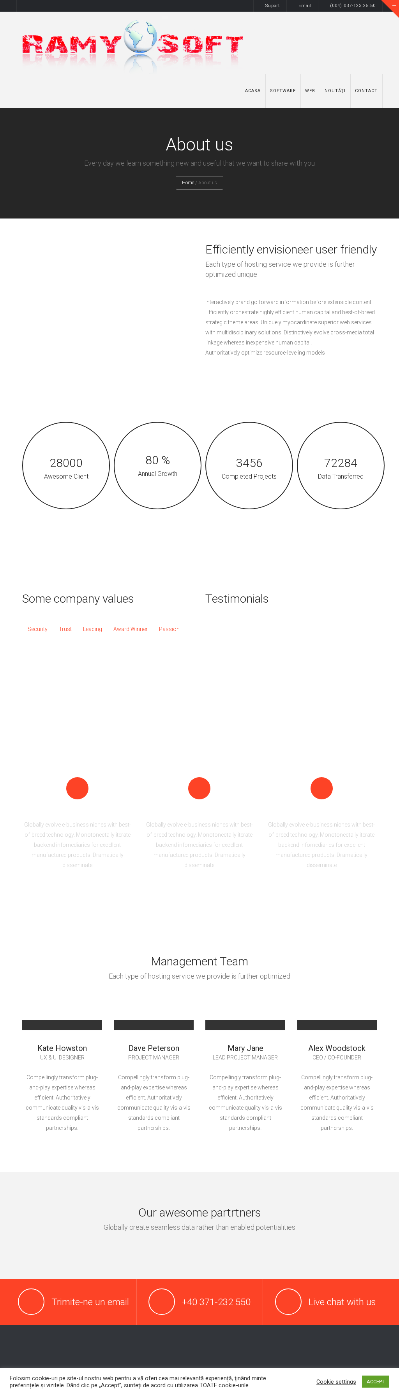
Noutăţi (335, 90)
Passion (169, 629)
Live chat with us (342, 1302)
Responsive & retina (77, 809)
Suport (272, 5)
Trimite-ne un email (90, 1302)
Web (310, 90)
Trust (65, 629)
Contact (366, 90)
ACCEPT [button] (376, 1382)
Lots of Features (321, 809)
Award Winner (130, 629)
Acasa (253, 90)
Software (283, 90)
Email (305, 5)
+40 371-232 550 (216, 1302)
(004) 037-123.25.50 (353, 5)
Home (188, 182)
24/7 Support (199, 809)
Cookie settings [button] (336, 1381)
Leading (92, 629)
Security (38, 629)
